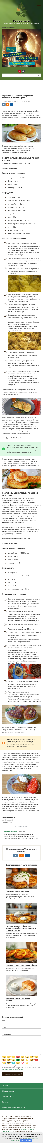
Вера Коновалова (10, 832)
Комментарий (7, 1034)
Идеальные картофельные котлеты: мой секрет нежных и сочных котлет (21, 928)
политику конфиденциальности (12, 1069)
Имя (4, 1020)
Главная (5, 1086)
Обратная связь (8, 1091)
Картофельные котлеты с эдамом (18, 999)
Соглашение (6, 1102)
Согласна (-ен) (26, 1140)
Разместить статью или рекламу (14, 1107)
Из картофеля (26, 101)
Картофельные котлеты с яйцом (21, 965)
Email (4, 1027)
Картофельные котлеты (17, 891)
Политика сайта (8, 1096)
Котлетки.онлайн (21, 21)
